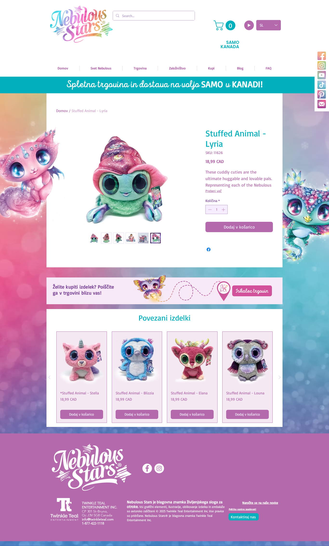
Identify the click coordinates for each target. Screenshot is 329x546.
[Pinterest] (321, 94)
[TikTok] (321, 85)
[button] (226, 25)
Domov (62, 110)
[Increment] (224, 209)
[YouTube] (321, 75)
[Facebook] (321, 56)
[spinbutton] (217, 209)
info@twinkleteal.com (98, 519)
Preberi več (213, 191)
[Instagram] (321, 65)
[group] (164, 377)
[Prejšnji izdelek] (49, 377)
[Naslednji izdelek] (280, 377)
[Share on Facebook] (208, 249)
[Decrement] (209, 209)
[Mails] (321, 104)
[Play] (249, 25)
